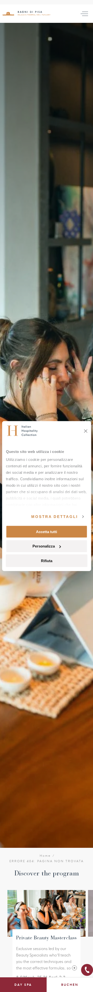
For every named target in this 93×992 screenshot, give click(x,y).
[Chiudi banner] (85, 431)
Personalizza (43, 546)
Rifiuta (46, 561)
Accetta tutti (46, 531)
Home (45, 855)
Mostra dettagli (54, 516)
